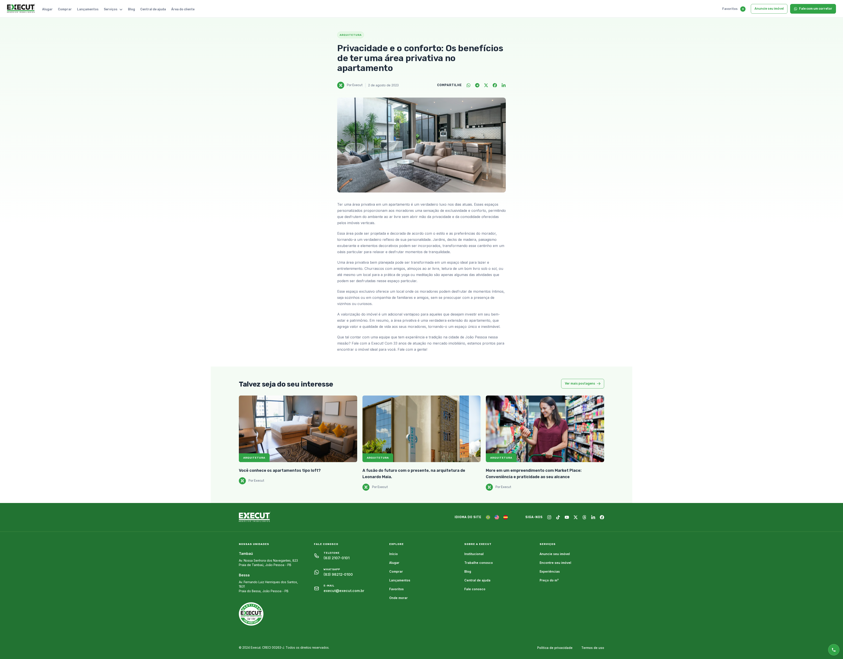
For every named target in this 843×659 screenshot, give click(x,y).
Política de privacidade (555, 648)
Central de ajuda (153, 9)
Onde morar (398, 598)
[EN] (497, 517)
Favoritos (730, 9)
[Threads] (584, 517)
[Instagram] (549, 517)
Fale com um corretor (815, 9)
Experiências (550, 571)
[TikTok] (558, 517)
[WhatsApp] (468, 85)
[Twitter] (486, 85)
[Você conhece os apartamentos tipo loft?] (298, 429)
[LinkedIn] (503, 85)
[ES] (505, 517)
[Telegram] (477, 85)
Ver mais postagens (580, 383)
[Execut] (21, 8)
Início (393, 554)
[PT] (488, 517)
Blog (131, 9)
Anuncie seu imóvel (769, 9)
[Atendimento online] (833, 649)
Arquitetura (254, 457)
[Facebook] (495, 85)
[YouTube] (567, 517)
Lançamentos (88, 9)
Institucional (474, 554)
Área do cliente (183, 9)
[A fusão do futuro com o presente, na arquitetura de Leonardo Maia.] (421, 429)
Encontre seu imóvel (555, 563)
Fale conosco (474, 589)
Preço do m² (549, 580)
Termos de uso (592, 648)
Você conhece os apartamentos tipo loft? (280, 470)
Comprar (65, 9)
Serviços (110, 9)
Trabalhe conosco (478, 563)
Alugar (47, 9)
